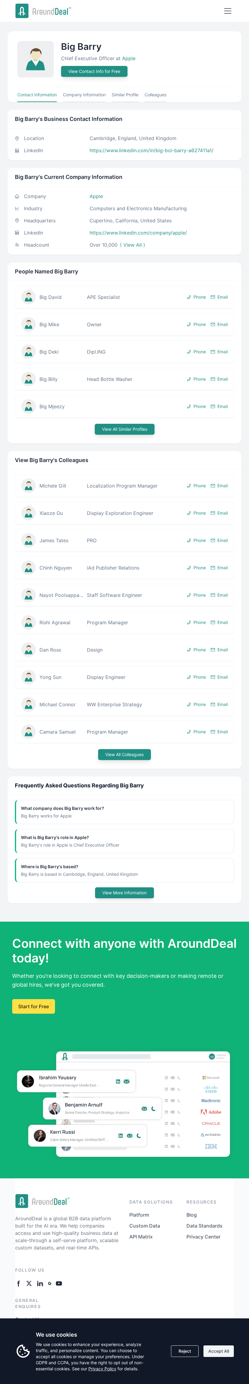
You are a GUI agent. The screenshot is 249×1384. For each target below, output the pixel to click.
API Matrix (141, 1237)
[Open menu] (228, 11)
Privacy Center (203, 1237)
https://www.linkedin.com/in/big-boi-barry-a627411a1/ (151, 150)
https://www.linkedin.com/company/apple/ (138, 233)
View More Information (124, 892)
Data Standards (204, 1226)
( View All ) (132, 245)
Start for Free (33, 1006)
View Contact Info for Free (94, 71)
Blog (191, 1215)
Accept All (218, 1351)
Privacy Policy (102, 1368)
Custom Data (144, 1226)
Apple (128, 58)
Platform (139, 1215)
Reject (185, 1351)
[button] (124, 297)
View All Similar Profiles (124, 429)
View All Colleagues (124, 754)
